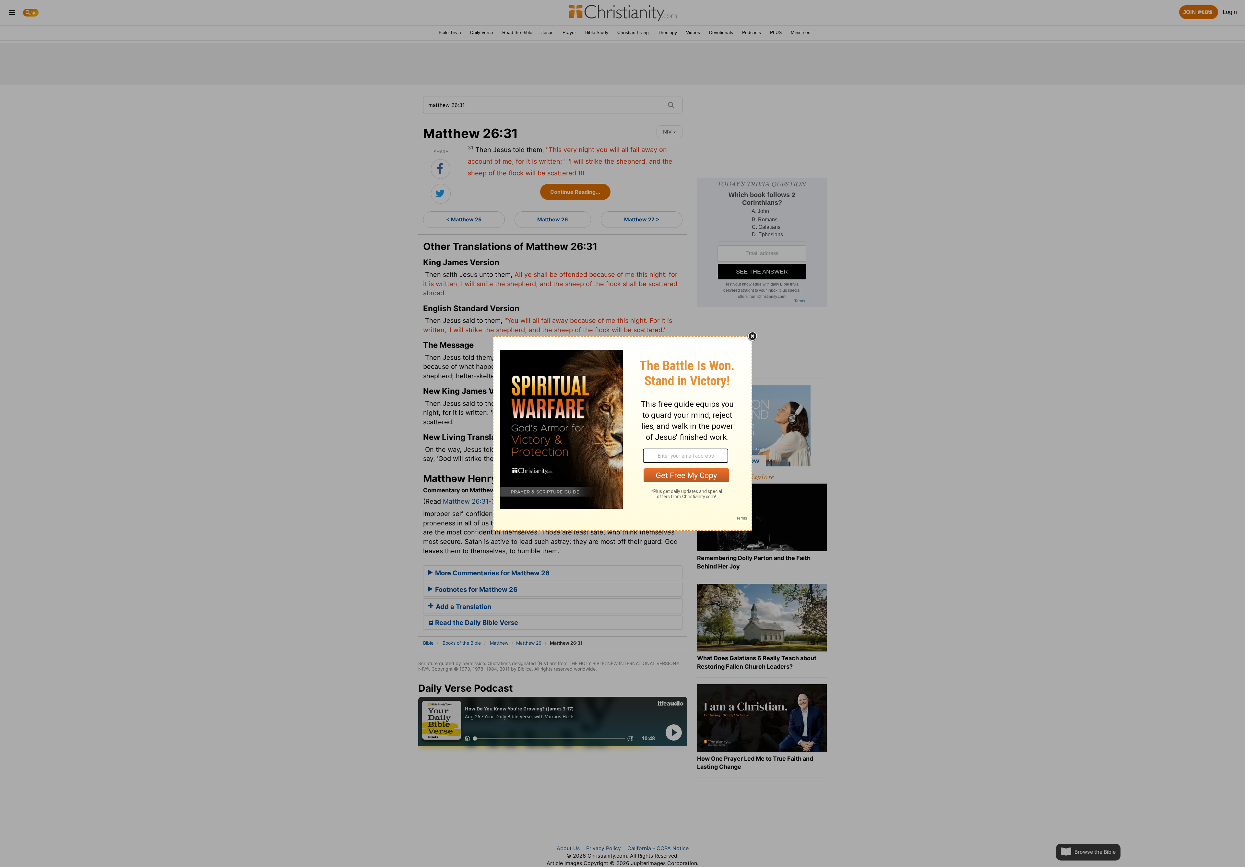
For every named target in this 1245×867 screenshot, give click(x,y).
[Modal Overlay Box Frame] (622, 433)
